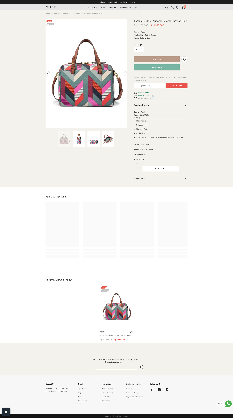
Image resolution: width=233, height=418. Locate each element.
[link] (184, 59)
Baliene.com (123, 416)
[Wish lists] (178, 7)
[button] (48, 73)
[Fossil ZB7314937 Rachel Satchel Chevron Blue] (116, 307)
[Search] (166, 7)
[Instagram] (159, 390)
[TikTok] (167, 390)
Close (186, 2)
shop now (131, 2)
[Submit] (141, 367)
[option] (86, 73)
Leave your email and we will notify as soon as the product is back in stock (160, 78)
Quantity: (138, 45)
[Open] (6, 412)
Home (48, 14)
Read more (160, 169)
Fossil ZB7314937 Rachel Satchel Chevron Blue (116, 336)
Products (56, 14)
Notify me (177, 85)
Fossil (143, 32)
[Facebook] (152, 390)
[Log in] (172, 7)
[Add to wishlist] (131, 332)
